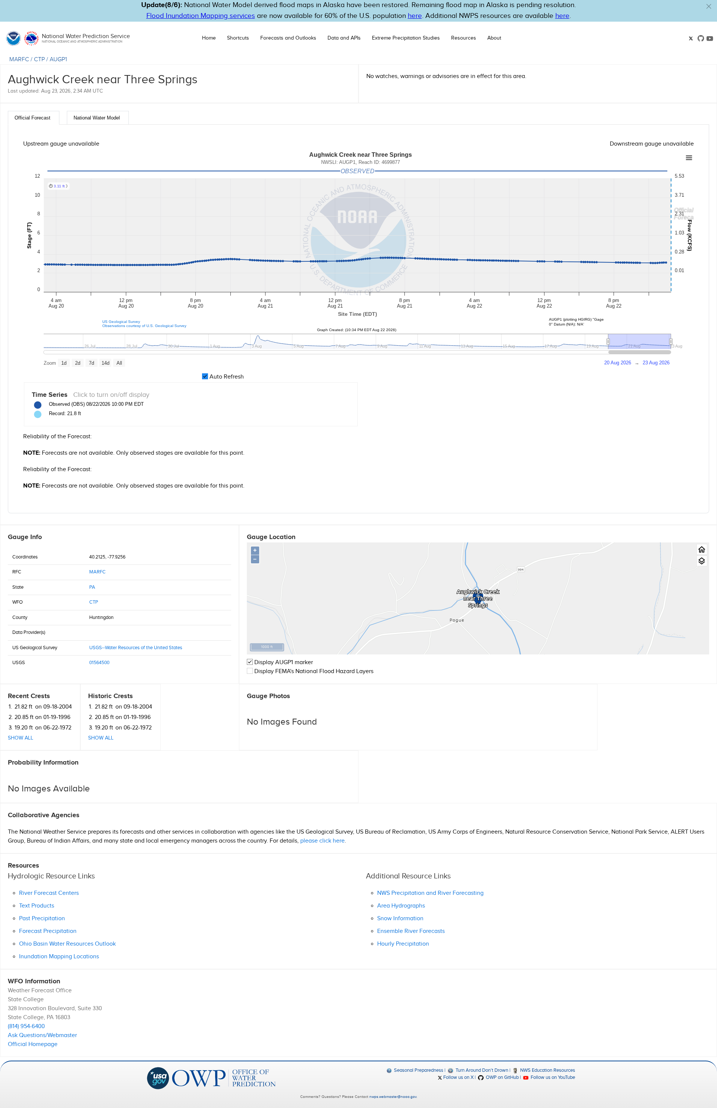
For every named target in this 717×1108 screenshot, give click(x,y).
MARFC (19, 59)
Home (209, 38)
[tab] (33, 118)
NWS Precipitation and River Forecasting (430, 893)
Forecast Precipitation (48, 931)
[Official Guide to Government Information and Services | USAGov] (158, 1078)
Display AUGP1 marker (283, 662)
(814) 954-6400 (26, 1026)
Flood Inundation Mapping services (200, 16)
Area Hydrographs (401, 905)
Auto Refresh (226, 376)
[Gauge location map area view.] (701, 560)
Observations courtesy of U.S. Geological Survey (144, 326)
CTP (39, 59)
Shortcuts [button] (238, 38)
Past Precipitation (42, 918)
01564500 (99, 663)
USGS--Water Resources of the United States (135, 648)
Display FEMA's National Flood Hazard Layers (313, 671)
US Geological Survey (121, 322)
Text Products (36, 905)
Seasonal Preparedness (418, 1070)
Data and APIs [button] (344, 38)
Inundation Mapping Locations (59, 956)
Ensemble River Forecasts (411, 931)
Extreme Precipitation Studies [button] (406, 38)
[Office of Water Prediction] (223, 1078)
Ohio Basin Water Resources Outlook (67, 943)
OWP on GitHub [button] (501, 1077)
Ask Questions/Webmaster (42, 1035)
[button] (708, 6)
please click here (322, 840)
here (415, 16)
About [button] (494, 38)
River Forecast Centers (49, 893)
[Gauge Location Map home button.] (701, 549)
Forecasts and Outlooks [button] (288, 38)
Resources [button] (463, 38)
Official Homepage (33, 1044)
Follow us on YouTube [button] (552, 1077)
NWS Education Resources (547, 1070)
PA (92, 587)
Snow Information (400, 918)
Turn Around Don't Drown (481, 1070)
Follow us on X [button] (458, 1077)
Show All (20, 738)
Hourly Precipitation (403, 943)
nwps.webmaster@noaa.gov (392, 1097)
